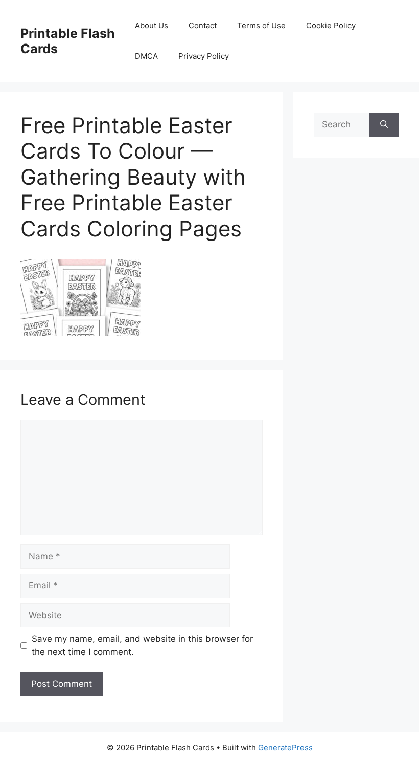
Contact (203, 25)
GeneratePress (285, 747)
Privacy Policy (203, 56)
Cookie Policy (331, 25)
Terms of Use (261, 25)
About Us (151, 25)
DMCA (146, 56)
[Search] (384, 125)
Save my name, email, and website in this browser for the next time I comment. (142, 645)
